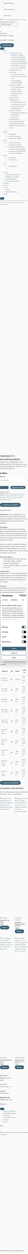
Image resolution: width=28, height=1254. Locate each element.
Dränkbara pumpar (16, 89)
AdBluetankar (13, 134)
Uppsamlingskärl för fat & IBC (13, 175)
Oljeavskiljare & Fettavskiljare (17, 121)
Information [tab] (14, 600)
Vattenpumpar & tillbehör (15, 85)
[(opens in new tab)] (14, 1190)
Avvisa (14, 657)
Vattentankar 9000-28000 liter (19, 61)
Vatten (5, 51)
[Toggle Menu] (2, 48)
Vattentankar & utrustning (12, 200)
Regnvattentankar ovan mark (18, 104)
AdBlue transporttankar (15, 136)
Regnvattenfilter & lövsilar (18, 106)
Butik (4, 200)
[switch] (24, 632)
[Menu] (2, 1109)
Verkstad (6, 172)
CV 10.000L (4, 763)
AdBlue (5, 132)
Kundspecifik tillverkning (11, 192)
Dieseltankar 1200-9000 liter (17, 147)
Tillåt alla (14, 648)
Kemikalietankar (13, 166)
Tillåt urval (14, 653)
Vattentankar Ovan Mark (16, 53)
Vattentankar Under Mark (16, 70)
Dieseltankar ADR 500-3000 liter (18, 151)
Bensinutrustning (13, 160)
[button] (14, 510)
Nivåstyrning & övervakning (18, 74)
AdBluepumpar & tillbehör (16, 138)
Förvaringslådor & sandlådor (12, 181)
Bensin (5, 155)
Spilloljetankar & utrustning (12, 177)
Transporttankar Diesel (15, 143)
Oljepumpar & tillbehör (11, 179)
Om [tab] (23, 600)
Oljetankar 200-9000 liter (16, 153)
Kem (5, 164)
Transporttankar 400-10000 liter (19, 63)
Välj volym (2, 476)
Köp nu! (4, 927)
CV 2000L (4, 732)
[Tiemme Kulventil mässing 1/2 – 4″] (21, 996)
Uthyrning (6, 183)
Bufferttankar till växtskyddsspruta (19, 113)
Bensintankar (13, 157)
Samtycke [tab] (5, 600)
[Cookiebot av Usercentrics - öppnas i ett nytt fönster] (19, 595)
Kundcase (6, 185)
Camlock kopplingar (16, 81)
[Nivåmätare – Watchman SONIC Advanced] (21, 856)
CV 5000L (4, 752)
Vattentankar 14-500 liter (18, 55)
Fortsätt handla (7, 45)
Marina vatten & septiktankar (18, 68)
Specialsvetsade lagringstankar (17, 123)
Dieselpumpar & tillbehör (15, 145)
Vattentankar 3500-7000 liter (19, 59)
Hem (1, 200)
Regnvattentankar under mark (19, 102)
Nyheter (8, 190)
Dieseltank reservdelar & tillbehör (18, 149)
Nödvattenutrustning (14, 119)
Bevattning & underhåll (15, 110)
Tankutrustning (13, 72)
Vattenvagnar (15, 117)
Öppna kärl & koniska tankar (19, 66)
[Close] (2, 198)
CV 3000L (4, 742)
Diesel (5, 140)
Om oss (6, 187)
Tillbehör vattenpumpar (17, 93)
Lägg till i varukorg (18, 487)
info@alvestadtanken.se (9, 9)
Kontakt (5, 194)
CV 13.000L (4, 773)
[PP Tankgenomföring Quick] (6, 996)
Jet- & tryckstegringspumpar (18, 87)
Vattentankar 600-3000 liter (18, 57)
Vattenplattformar (16, 115)
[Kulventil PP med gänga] (6, 856)
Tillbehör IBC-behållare (17, 83)
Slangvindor (14, 96)
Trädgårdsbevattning (16, 108)
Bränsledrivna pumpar (17, 91)
